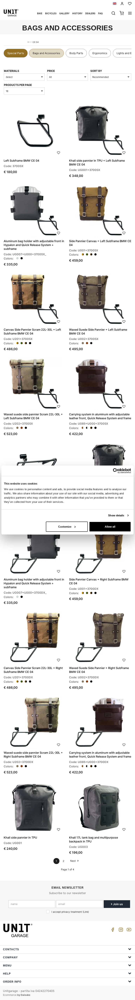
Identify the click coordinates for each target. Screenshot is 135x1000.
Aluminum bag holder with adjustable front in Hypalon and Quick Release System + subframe (34, 245)
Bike (39, 13)
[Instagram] (120, 930)
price (51, 71)
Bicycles (50, 13)
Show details (116, 515)
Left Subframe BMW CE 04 (21, 160)
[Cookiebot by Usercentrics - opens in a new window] (115, 470)
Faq (100, 13)
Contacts (11, 949)
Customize (64, 526)
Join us (117, 904)
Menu (7, 965)
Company (10, 957)
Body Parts (76, 53)
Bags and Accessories (46, 53)
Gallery (64, 13)
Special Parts (15, 53)
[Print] (58, 152)
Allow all (110, 526)
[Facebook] (112, 930)
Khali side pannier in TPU (20, 837)
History (77, 13)
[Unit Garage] (18, 930)
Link (85, 911)
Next (73, 860)
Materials (11, 71)
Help (7, 973)
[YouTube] (128, 930)
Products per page (18, 85)
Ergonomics (99, 53)
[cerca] (113, 13)
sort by (96, 71)
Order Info (12, 981)
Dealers (90, 13)
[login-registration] (122, 3)
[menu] (130, 13)
